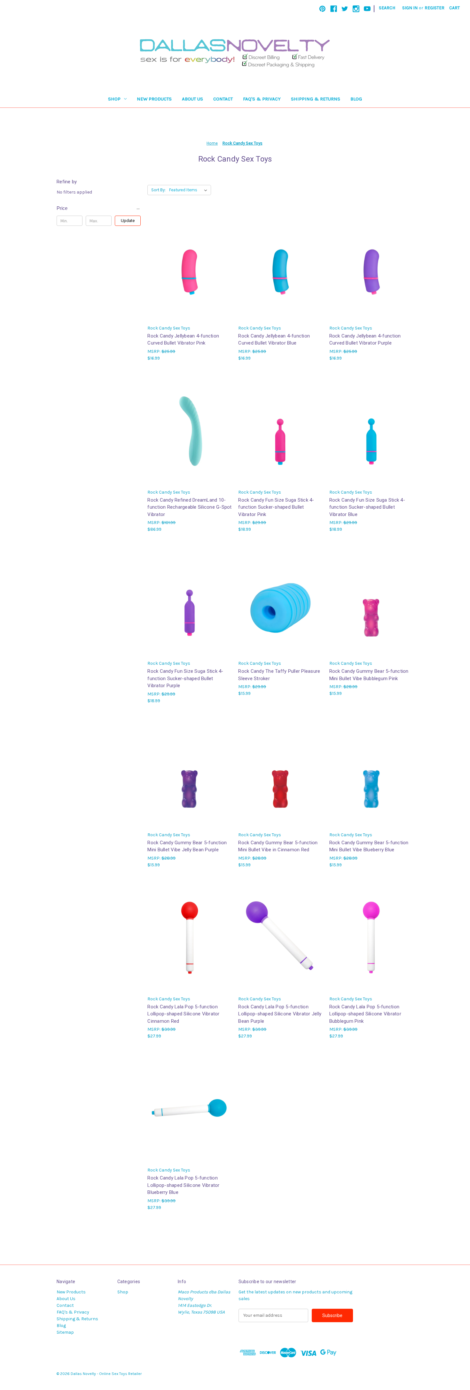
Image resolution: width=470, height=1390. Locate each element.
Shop (114, 99)
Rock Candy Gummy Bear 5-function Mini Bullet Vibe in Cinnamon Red (277, 846)
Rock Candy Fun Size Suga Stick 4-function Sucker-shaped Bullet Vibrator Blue (367, 507)
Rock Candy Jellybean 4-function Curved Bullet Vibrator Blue (274, 339)
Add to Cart (189, 435)
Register (434, 8)
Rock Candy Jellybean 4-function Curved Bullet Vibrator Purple (365, 339)
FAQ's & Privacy (262, 99)
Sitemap (65, 1332)
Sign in (410, 8)
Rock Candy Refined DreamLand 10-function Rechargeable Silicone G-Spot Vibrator (189, 507)
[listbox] (189, 190)
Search (387, 8)
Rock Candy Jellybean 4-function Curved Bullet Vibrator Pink (183, 339)
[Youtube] (367, 8)
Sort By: (158, 189)
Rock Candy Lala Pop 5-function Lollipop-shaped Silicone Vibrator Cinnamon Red (183, 1014)
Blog (356, 99)
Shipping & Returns (315, 99)
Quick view (190, 265)
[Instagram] (356, 8)
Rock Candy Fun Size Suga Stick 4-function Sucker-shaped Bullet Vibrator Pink (276, 507)
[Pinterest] (322, 8)
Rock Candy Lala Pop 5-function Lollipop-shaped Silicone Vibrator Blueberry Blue (183, 1185)
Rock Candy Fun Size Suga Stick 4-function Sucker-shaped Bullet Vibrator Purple (185, 678)
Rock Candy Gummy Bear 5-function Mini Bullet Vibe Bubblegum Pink (369, 674)
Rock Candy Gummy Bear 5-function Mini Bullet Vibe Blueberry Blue (369, 846)
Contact (223, 99)
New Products (154, 99)
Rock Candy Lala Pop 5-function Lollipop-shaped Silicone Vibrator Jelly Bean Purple (279, 1014)
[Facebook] (333, 8)
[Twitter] (344, 8)
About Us (192, 99)
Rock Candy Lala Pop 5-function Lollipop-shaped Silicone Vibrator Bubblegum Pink (365, 1014)
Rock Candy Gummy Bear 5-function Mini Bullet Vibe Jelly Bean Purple (187, 846)
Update (128, 220)
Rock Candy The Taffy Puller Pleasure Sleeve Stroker (279, 674)
